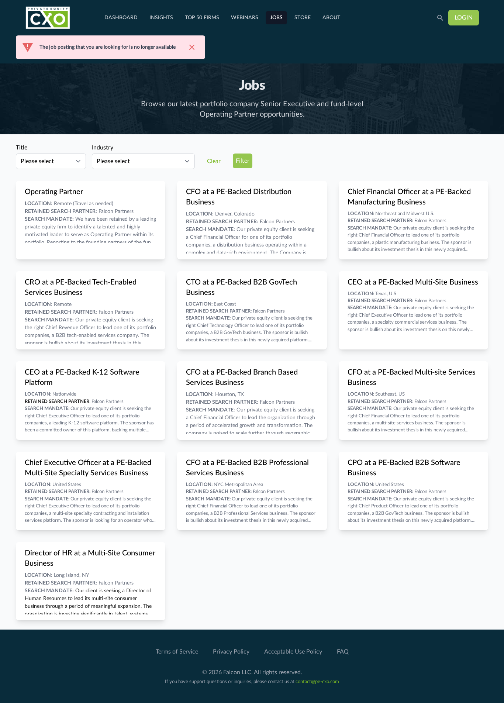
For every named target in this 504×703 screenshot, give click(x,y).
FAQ (343, 652)
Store (302, 17)
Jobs (276, 17)
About (331, 17)
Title (21, 148)
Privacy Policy (231, 652)
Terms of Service (177, 652)
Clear (214, 161)
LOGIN (464, 18)
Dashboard (121, 17)
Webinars (244, 17)
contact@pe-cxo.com (317, 681)
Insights (161, 17)
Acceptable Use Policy (293, 652)
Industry (102, 148)
